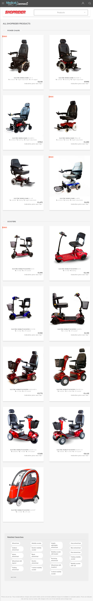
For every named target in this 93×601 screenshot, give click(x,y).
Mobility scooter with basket (56, 553)
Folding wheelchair (15, 569)
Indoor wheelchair (15, 555)
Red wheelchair (76, 552)
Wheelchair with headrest (56, 566)
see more (13, 577)
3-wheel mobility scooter (56, 573)
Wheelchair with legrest (17, 562)
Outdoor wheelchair (15, 549)
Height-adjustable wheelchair (54, 545)
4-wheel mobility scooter (37, 569)
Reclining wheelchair (54, 559)
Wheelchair (15, 543)
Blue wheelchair (76, 548)
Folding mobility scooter (76, 558)
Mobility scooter (36, 543)
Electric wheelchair (35, 562)
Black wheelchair (35, 555)
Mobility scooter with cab (75, 564)
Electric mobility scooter (36, 549)
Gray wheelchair (76, 543)
